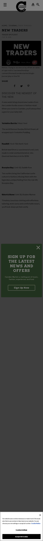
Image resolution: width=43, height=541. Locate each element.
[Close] (40, 515)
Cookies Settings (21, 530)
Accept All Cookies (21, 536)
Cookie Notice (35, 523)
